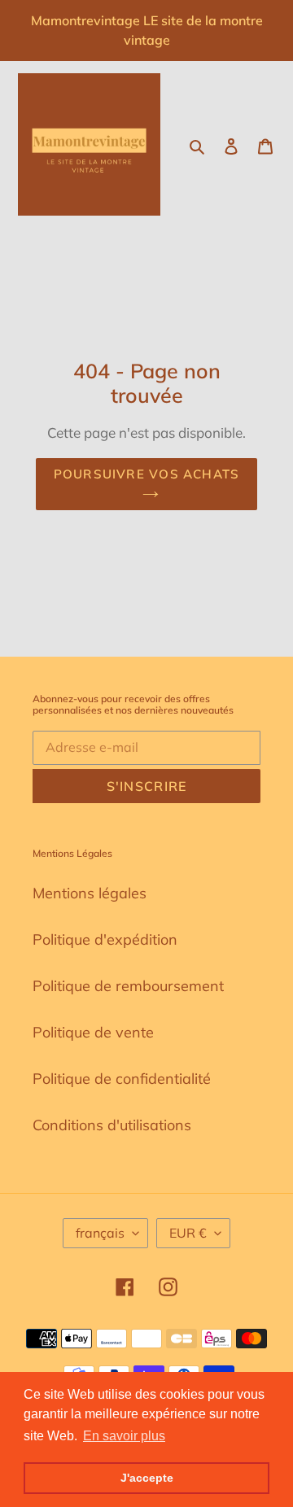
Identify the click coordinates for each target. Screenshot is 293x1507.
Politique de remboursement (128, 985)
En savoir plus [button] (124, 1436)
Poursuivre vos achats (146, 474)
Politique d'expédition (105, 939)
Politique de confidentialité (122, 1078)
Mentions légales (89, 893)
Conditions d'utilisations (112, 1125)
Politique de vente (93, 1032)
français (100, 1233)
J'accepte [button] (146, 1477)
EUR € (188, 1233)
